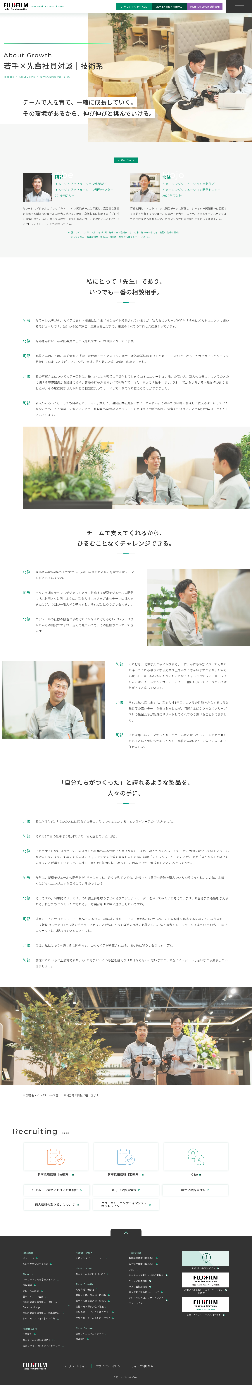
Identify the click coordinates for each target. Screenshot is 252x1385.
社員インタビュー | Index (89, 1258)
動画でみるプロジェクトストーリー (41, 1345)
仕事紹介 (27, 1334)
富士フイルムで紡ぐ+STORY (91, 1273)
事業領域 (27, 1285)
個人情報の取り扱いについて (144, 1292)
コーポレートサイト (75, 1366)
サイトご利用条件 (142, 1366)
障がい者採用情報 (138, 1286)
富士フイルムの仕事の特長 (37, 1339)
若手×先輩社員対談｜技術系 (91, 1295)
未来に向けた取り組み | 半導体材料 (41, 1312)
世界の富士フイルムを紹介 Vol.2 (93, 1317)
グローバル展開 (31, 1290)
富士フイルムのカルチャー (90, 1333)
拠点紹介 (80, 1339)
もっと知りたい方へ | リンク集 (39, 1318)
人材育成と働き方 (85, 1289)
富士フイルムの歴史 (33, 1296)
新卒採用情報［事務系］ (141, 1263)
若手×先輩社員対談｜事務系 (91, 1300)
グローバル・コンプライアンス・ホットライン (146, 1300)
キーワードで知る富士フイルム (39, 1279)
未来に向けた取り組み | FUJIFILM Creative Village (40, 1304)
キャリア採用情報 (138, 1280)
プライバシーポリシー (109, 1366)
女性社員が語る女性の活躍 (90, 1306)
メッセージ (28, 1258)
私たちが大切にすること (35, 1263)
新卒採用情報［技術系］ (141, 1258)
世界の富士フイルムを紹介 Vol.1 (93, 1312)
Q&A (131, 1269)
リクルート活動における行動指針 (146, 1275)
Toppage (9, 76)
